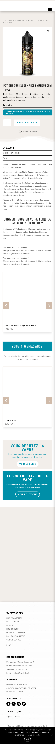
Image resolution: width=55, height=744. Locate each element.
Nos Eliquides (12, 622)
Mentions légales (14, 692)
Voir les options (27, 322)
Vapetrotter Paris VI (13, 716)
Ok (27, 739)
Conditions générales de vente (21, 688)
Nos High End (12, 629)
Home (4, 20)
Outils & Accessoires (16, 633)
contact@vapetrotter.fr (21, 673)
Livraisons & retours (16, 685)
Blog (8, 645)
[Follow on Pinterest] (24, 704)
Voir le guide (27, 464)
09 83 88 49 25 (21, 669)
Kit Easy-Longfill (10, 420)
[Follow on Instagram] (19, 704)
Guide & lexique (13, 640)
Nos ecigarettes (14, 618)
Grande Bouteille (22, 20)
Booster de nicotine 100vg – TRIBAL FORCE (20, 325)
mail (35, 595)
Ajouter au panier (27, 123)
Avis (5, 158)
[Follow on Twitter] (14, 704)
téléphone (26, 595)
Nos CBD (10, 625)
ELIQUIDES (11, 20)
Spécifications (11, 153)
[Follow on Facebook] (8, 704)
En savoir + (7, 105)
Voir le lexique (27, 494)
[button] (50, 7)
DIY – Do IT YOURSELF (15, 636)
